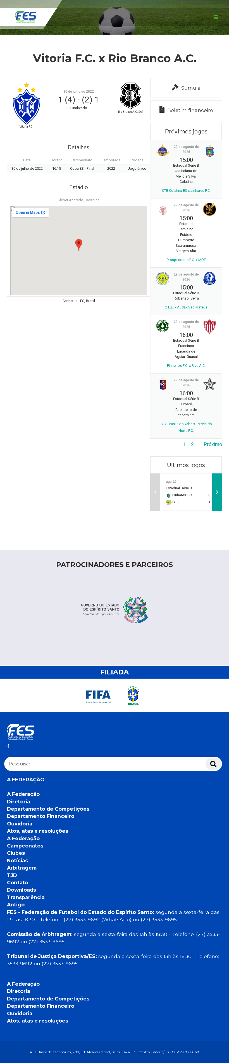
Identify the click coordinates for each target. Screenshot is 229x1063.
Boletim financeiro (190, 110)
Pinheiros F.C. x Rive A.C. (186, 365)
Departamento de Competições (48, 809)
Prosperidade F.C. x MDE (186, 260)
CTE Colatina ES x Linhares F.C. (186, 190)
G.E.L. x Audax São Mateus (186, 307)
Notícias (17, 860)
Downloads (21, 890)
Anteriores (161, 444)
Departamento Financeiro (40, 816)
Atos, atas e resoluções (37, 831)
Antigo (16, 905)
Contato (17, 882)
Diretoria (18, 802)
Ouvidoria (19, 824)
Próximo (213, 444)
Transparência (26, 897)
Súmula (191, 88)
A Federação (23, 794)
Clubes (16, 853)
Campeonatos (25, 846)
